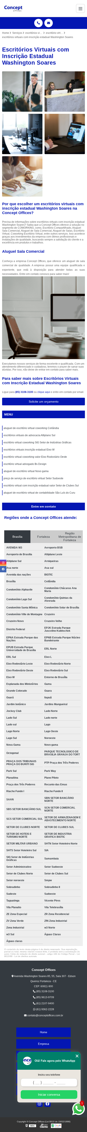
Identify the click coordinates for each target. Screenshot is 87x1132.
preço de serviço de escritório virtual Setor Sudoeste (33, 478)
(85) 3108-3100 (24, 392)
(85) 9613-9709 (44, 997)
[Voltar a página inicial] (13, 8)
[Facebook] (47, 1104)
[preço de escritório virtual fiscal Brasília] (22, 91)
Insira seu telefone (49, 1074)
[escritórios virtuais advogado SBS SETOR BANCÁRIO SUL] (65, 91)
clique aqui (43, 392)
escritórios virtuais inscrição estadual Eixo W (29, 449)
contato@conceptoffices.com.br (45, 1015)
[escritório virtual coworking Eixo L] (65, 134)
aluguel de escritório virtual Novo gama (26, 471)
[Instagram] (39, 1104)
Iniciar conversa (49, 1094)
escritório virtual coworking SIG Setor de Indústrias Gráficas (37, 442)
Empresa (43, 1043)
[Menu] (80, 8)
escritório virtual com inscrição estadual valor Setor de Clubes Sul (41, 485)
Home (43, 1032)
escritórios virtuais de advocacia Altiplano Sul (29, 435)
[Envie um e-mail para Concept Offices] (48, 23)
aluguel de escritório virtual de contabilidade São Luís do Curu (39, 492)
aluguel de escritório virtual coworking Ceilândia (31, 428)
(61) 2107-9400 (44, 1003)
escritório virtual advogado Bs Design (25, 464)
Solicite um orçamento (43, 401)
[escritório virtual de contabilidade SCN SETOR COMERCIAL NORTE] (22, 134)
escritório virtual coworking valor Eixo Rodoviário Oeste (35, 456)
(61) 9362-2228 (44, 1009)
